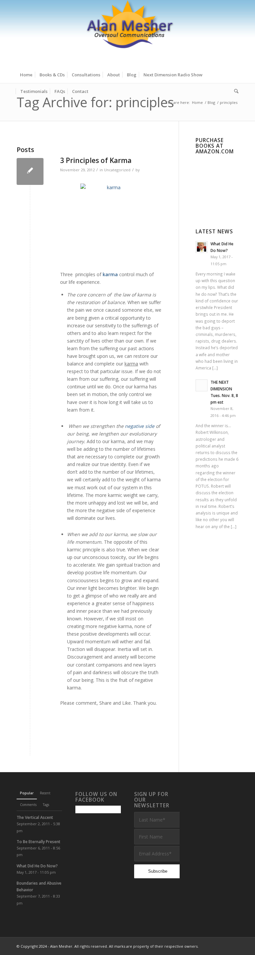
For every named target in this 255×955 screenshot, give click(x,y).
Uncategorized (117, 169)
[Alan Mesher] (127, 33)
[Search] (234, 91)
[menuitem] (26, 74)
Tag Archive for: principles (95, 102)
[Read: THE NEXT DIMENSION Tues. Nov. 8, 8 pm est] (202, 385)
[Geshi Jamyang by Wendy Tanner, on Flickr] (111, 223)
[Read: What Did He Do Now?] (202, 247)
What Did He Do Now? (37, 865)
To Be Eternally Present (38, 841)
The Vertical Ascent (35, 817)
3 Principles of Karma (95, 160)
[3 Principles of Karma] (30, 171)
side (149, 426)
